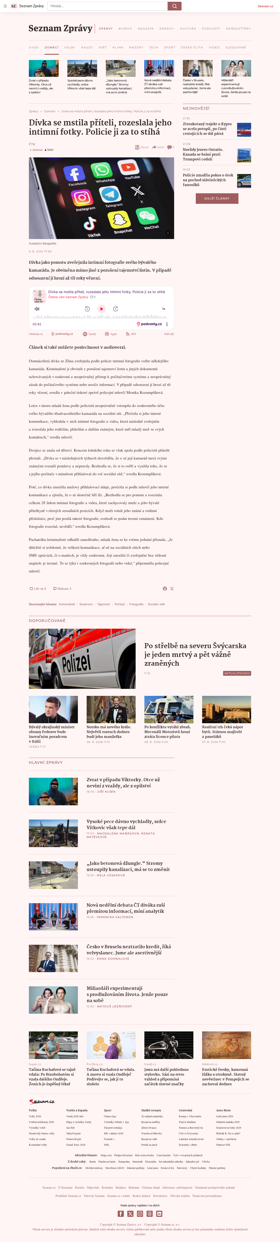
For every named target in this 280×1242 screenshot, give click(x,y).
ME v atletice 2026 (113, 1133)
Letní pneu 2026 (224, 1116)
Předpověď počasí (123, 1155)
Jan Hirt (70, 1127)
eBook (144, 147)
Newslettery (160, 1196)
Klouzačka (150, 1161)
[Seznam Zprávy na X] (130, 1214)
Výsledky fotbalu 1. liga (116, 1122)
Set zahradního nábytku (171, 1161)
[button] (44, 68)
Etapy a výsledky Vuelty (78, 1122)
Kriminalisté (67, 604)
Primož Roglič (73, 1139)
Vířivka (206, 1161)
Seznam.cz (265, 6)
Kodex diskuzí (141, 1196)
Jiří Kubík (106, 791)
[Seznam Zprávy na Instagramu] (140, 1214)
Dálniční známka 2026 (228, 1122)
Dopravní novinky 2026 (228, 1127)
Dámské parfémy (136, 1168)
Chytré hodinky (198, 1168)
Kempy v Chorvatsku (190, 1116)
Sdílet (160, 147)
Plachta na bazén (107, 1161)
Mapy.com (106, 1155)
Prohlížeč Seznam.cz (68, 1196)
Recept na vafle (149, 1139)
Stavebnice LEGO (114, 1168)
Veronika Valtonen (115, 917)
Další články (217, 198)
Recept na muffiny (150, 1122)
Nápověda (93, 1187)
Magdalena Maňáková (118, 833)
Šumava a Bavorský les (191, 1127)
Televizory (182, 1168)
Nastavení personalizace (207, 1196)
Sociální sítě (156, 604)
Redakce (121, 1187)
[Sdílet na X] (172, 588)
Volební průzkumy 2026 (41, 1122)
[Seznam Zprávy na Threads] (150, 1214)
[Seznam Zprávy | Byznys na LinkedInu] (159, 1214)
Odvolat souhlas (180, 1196)
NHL (106, 1144)
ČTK (32, 144)
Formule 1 (109, 1139)
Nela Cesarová (111, 875)
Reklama (134, 1187)
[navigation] (5, 6)
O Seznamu (65, 1187)
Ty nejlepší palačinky (152, 1116)
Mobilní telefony (94, 1168)
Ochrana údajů (151, 1187)
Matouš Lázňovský (114, 1006)
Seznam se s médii (118, 1196)
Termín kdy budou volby (41, 1133)
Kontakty (107, 1187)
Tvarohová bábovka (151, 1133)
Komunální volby (38, 1144)
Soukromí (86, 604)
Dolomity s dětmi (188, 1144)
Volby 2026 (35, 1116)
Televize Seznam (94, 1196)
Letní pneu (152, 1168)
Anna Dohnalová (113, 958)
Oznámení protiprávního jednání (215, 1187)
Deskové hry (167, 1168)
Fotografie (136, 604)
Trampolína (124, 1161)
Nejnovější (196, 108)
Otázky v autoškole (226, 1139)
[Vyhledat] (175, 6)
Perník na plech (149, 1144)
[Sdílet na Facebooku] (165, 588)
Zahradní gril (192, 1161)
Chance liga (110, 1116)
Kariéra (79, 1187)
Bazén (92, 1161)
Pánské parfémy (217, 1168)
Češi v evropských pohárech (188, 1155)
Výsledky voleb (37, 1127)
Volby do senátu (37, 1139)
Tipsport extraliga (113, 1127)
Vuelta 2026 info (75, 1116)
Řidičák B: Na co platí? (228, 1133)
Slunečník (137, 1161)
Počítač (120, 604)
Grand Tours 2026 (75, 1144)
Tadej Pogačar (73, 1133)
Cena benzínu (164, 1155)
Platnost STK (223, 1144)
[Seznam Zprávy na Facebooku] (121, 1214)
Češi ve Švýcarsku (188, 1133)
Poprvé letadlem (187, 1122)
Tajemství (103, 604)
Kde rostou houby (144, 1155)
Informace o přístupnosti (177, 1187)
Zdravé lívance (148, 1127)
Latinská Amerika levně (191, 1139)
